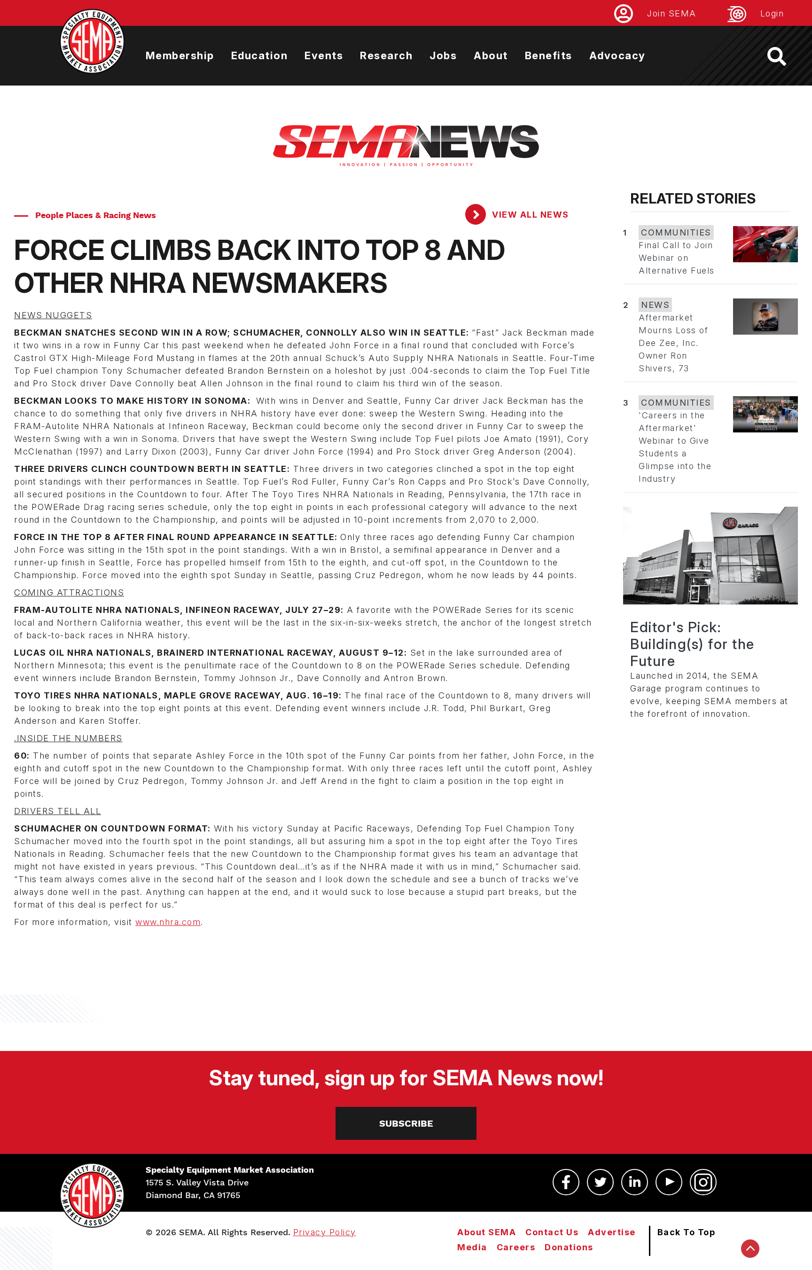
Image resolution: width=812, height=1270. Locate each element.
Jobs (443, 55)
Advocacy (617, 55)
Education (259, 55)
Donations (569, 1247)
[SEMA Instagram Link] (703, 1182)
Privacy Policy (324, 1232)
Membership (180, 55)
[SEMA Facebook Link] (566, 1182)
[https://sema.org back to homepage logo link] (785, 56)
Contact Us (551, 1232)
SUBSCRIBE (406, 1123)
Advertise (612, 1232)
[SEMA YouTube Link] (669, 1182)
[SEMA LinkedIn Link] (634, 1182)
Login (772, 13)
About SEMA (486, 1232)
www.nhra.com (168, 922)
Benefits (548, 55)
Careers (516, 1247)
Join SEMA (671, 13)
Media (472, 1247)
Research (386, 55)
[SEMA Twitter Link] (600, 1182)
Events (323, 55)
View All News (529, 215)
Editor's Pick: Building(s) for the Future (692, 644)
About (491, 55)
